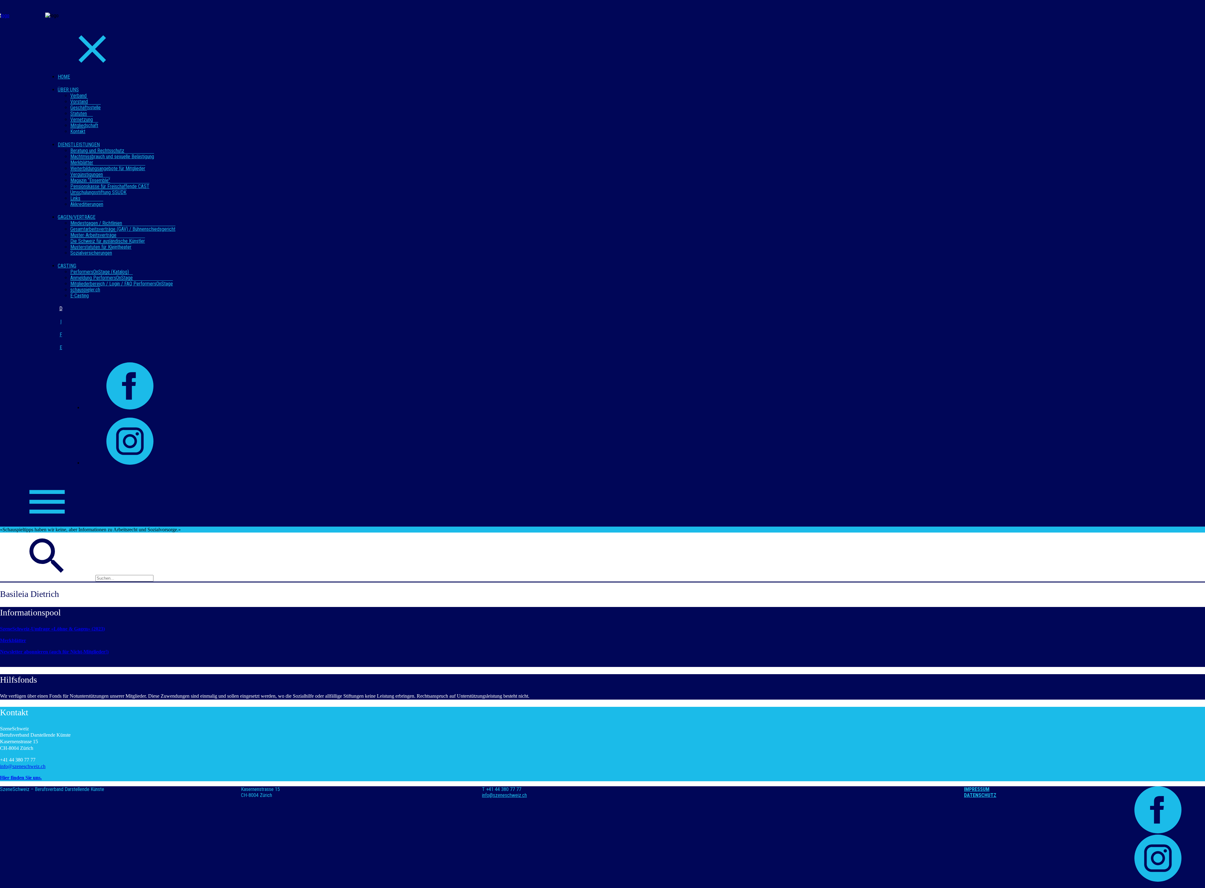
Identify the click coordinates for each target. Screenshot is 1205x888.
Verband (78, 96)
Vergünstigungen (86, 174)
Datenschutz (980, 795)
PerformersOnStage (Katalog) (99, 272)
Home (64, 77)
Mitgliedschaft (84, 125)
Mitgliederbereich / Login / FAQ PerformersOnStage (121, 284)
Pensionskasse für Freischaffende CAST (109, 186)
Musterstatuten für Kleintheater (100, 247)
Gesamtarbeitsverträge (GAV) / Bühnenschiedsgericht (122, 229)
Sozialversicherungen (91, 253)
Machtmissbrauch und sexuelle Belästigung (112, 157)
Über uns (68, 90)
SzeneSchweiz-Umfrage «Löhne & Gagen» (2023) (52, 628)
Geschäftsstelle (85, 108)
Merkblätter (81, 162)
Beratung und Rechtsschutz (97, 151)
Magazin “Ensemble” (90, 180)
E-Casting (79, 296)
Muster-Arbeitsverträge (93, 235)
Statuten (78, 113)
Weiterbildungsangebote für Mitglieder (107, 168)
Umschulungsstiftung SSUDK (98, 192)
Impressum (976, 789)
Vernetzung (81, 119)
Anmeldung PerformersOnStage (101, 278)
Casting (67, 266)
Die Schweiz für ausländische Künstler (107, 241)
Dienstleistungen (79, 145)
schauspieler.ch (85, 290)
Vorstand (79, 102)
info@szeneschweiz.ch (23, 766)
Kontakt (77, 131)
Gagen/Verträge (76, 217)
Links (75, 198)
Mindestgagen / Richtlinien (96, 223)
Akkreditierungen (86, 204)
